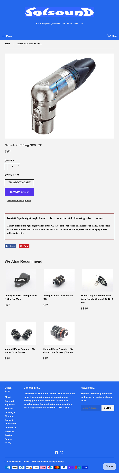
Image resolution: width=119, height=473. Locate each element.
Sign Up (108, 408)
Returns (9, 408)
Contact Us (10, 427)
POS (34, 461)
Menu (9, 36)
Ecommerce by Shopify (52, 461)
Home (7, 44)
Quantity (9, 160)
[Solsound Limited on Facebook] (56, 453)
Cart (114, 36)
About (8, 397)
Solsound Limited (20, 461)
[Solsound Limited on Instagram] (61, 453)
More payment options (19, 200)
